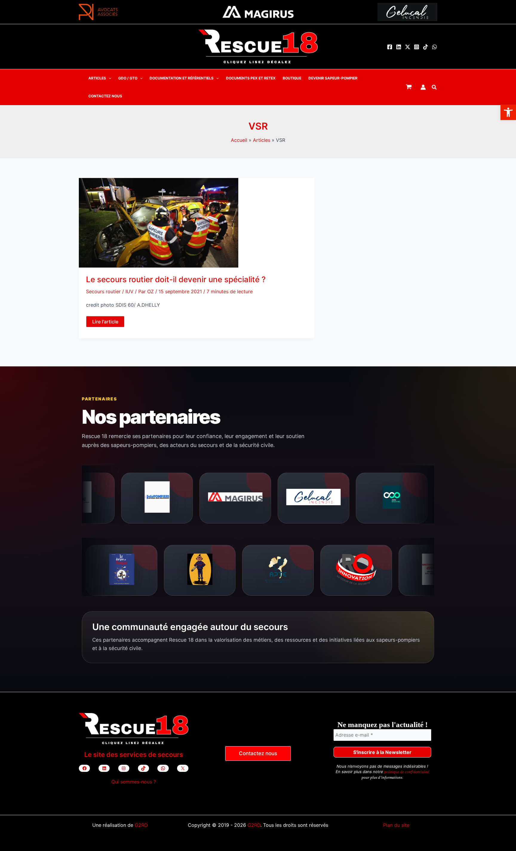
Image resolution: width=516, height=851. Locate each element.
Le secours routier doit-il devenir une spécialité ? (176, 278)
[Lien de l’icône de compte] (423, 87)
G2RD (141, 825)
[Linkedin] (398, 47)
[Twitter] (407, 47)
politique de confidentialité (406, 771)
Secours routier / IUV (109, 291)
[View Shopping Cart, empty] (408, 87)
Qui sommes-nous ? (133, 782)
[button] (508, 112)
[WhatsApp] (434, 47)
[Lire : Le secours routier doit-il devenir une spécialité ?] (158, 222)
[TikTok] (425, 47)
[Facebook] (389, 47)
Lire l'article (105, 322)
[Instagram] (416, 47)
